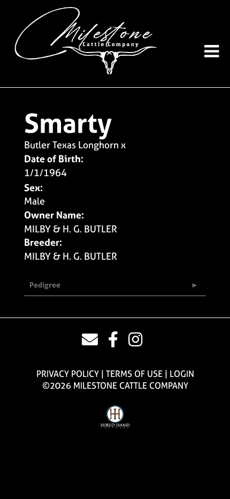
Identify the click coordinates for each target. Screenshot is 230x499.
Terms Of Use (134, 374)
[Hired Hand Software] (115, 417)
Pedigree (44, 284)
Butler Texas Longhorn (71, 145)
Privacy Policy (67, 374)
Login (182, 374)
